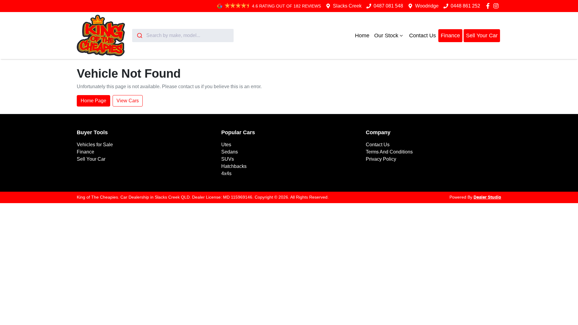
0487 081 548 (388, 5)
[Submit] (139, 35)
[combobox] (183, 35)
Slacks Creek (347, 5)
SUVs (227, 159)
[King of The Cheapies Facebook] (489, 6)
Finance (450, 35)
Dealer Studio (487, 197)
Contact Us (422, 35)
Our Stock (386, 35)
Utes (226, 144)
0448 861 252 (465, 5)
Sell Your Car (482, 35)
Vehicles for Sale (95, 144)
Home (362, 35)
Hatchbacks (234, 166)
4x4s (226, 173)
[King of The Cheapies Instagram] (497, 6)
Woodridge (427, 5)
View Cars (128, 100)
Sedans (229, 151)
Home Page (93, 100)
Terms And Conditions (389, 151)
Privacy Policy (381, 159)
